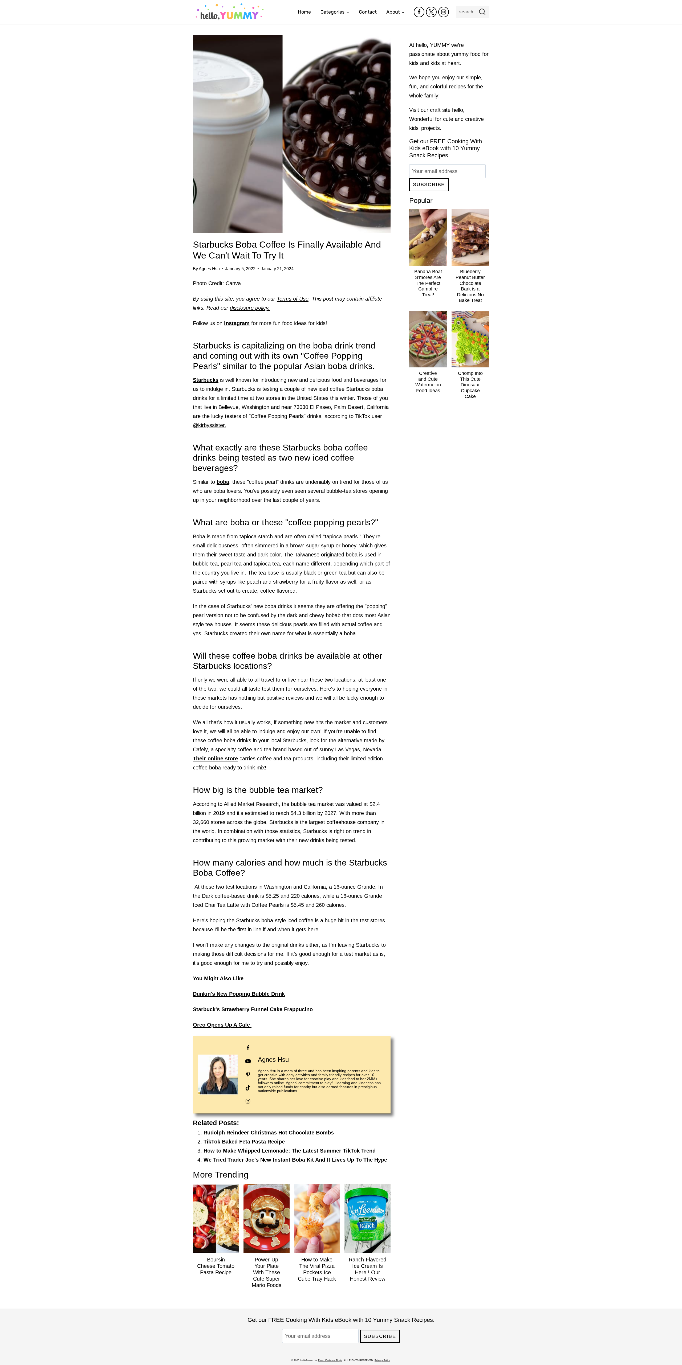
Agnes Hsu (209, 269)
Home (304, 12)
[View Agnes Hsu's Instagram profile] (248, 1101)
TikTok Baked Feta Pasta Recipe (244, 1142)
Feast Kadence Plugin (330, 1360)
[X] (431, 12)
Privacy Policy (382, 1360)
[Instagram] (443, 12)
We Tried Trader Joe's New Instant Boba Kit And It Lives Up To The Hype (295, 1160)
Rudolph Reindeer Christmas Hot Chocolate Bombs (269, 1133)
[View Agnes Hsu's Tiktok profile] (248, 1087)
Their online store (215, 758)
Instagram (237, 323)
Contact (368, 12)
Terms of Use (292, 299)
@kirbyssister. (209, 425)
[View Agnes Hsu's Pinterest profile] (248, 1074)
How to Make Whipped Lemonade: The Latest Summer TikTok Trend (290, 1151)
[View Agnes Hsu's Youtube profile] (248, 1061)
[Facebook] (419, 12)
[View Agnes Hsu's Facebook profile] (248, 1047)
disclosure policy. (250, 308)
